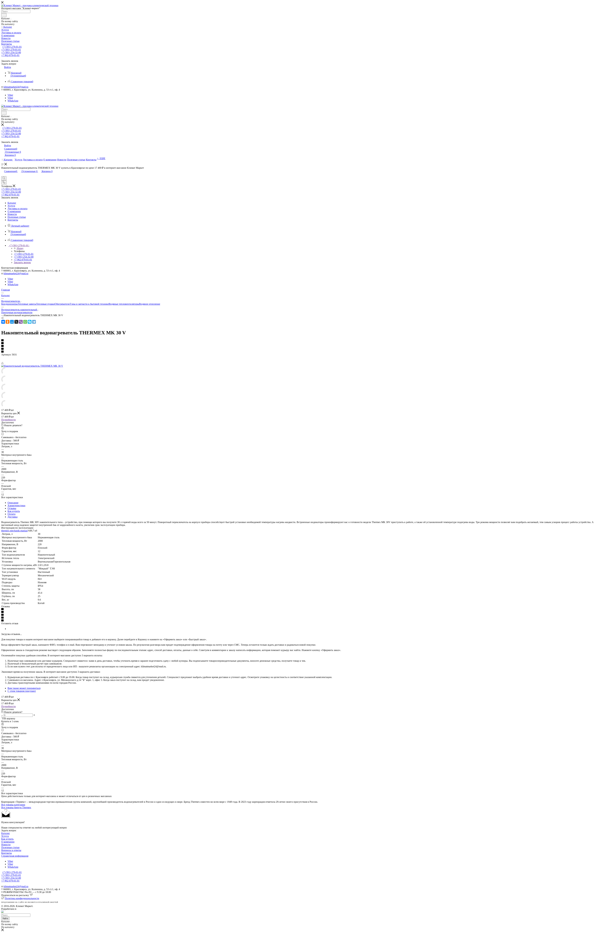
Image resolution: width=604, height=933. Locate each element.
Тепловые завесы (27, 304)
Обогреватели (62, 304)
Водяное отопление (149, 304)
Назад (20, 248)
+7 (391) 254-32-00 (11, 52)
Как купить (14, 511)
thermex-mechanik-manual (14, 530)
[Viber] (21, 322)
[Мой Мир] (12, 322)
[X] (16, 322)
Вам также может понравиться (24, 688)
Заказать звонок (22, 262)
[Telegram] (34, 322)
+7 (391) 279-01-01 (12, 46)
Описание (13, 502)
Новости (6, 844)
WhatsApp (13, 100)
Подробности (8, 419)
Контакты (6, 853)
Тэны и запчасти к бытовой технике (89, 304)
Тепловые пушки (45, 304)
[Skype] (29, 322)
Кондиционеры (9, 304)
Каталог (5, 833)
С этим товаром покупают (22, 691)
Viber (10, 95)
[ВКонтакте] (3, 322)
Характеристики (16, 505)
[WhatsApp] (25, 322)
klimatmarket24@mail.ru (16, 87)
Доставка (12, 516)
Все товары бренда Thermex (16, 807)
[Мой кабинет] (2, 174)
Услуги (5, 836)
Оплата (11, 514)
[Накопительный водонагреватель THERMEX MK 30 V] (32, 366)
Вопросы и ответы (11, 850)
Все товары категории (13, 804)
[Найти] (3, 15)
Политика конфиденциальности (22, 898)
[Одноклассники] (7, 322)
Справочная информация (14, 856)
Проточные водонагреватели (16, 312)
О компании (7, 841)
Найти (5, 918)
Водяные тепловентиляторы (124, 304)
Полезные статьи (10, 847)
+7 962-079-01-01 (10, 55)
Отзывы (12, 508)
